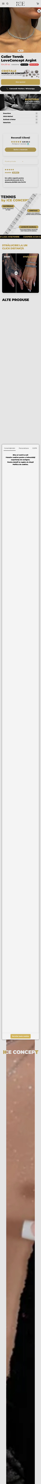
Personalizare (24, 448)
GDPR (34, 448)
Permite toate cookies (20, 1036)
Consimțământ (9, 448)
